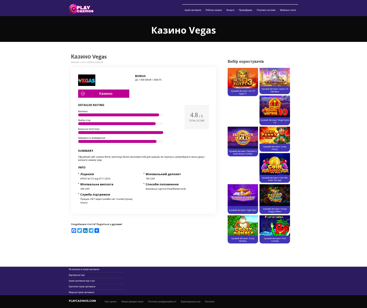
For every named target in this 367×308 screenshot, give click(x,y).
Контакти (209, 302)
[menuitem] (192, 10)
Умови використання (132, 302)
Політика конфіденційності (162, 302)
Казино (105, 93)
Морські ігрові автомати (81, 292)
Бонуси (230, 10)
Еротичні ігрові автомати (82, 287)
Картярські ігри (77, 275)
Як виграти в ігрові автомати (84, 269)
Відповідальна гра (190, 302)
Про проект (111, 302)
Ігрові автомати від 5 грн (82, 281)
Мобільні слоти (288, 10)
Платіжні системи (266, 10)
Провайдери (245, 10)
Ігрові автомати (193, 10)
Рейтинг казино (214, 10)
